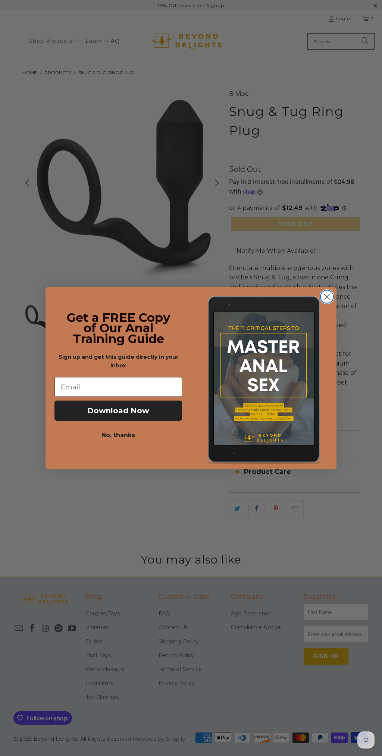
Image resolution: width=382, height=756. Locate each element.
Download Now (118, 410)
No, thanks (118, 435)
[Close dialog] (327, 296)
